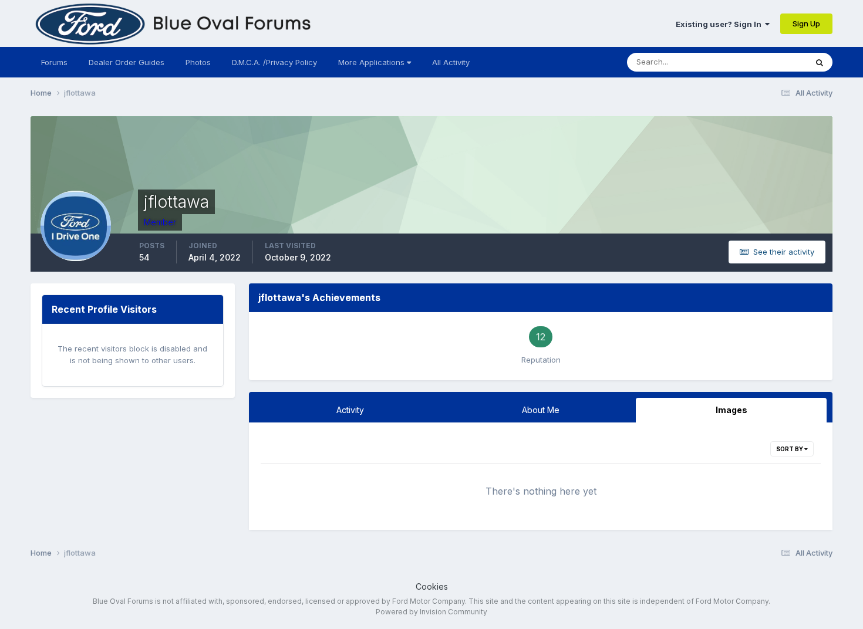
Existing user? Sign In (720, 24)
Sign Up (806, 23)
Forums (54, 62)
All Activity (451, 62)
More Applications (372, 62)
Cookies (432, 586)
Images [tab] (731, 410)
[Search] (819, 62)
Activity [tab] (350, 410)
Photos (198, 62)
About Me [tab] (540, 410)
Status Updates (764, 62)
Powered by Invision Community (431, 611)
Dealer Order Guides (126, 62)
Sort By (790, 448)
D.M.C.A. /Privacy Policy (274, 62)
